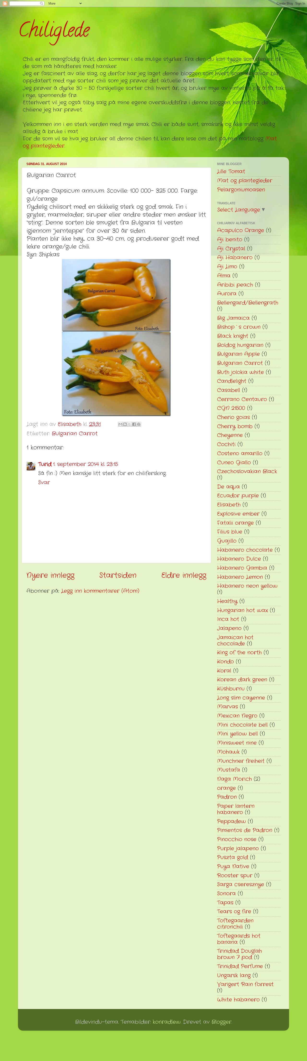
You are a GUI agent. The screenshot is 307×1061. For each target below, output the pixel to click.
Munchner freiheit (241, 761)
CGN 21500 (231, 408)
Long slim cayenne (241, 698)
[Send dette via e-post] (120, 424)
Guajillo (226, 541)
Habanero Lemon (240, 577)
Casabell (228, 390)
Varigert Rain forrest (245, 984)
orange (226, 788)
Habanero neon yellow (247, 586)
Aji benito (229, 239)
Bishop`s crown (238, 327)
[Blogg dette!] (125, 424)
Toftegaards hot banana (238, 939)
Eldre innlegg (183, 575)
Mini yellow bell (237, 734)
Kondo (225, 661)
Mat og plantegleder (244, 180)
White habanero (238, 1000)
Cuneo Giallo (234, 462)
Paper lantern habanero (235, 809)
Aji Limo (227, 266)
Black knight (232, 336)
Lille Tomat (231, 171)
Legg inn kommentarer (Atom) (100, 591)
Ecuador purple (238, 495)
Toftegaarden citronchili (235, 924)
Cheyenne (230, 435)
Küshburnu (231, 689)
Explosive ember (238, 514)
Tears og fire (234, 911)
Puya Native (233, 866)
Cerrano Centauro (242, 399)
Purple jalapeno (238, 848)
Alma (223, 276)
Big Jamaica (233, 318)
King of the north (239, 652)
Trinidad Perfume (240, 966)
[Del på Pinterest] (138, 424)
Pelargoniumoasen (241, 190)
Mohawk (228, 752)
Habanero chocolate (245, 550)
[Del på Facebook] (134, 424)
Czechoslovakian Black (247, 471)
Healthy (227, 601)
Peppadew (231, 821)
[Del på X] (129, 424)
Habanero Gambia (242, 568)
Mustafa (228, 770)
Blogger (221, 1022)
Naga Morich (234, 779)
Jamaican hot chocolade (235, 641)
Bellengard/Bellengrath (247, 303)
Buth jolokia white (240, 372)
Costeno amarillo (239, 453)
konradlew (167, 1022)
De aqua (228, 487)
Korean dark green (242, 679)
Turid (45, 464)
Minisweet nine (237, 743)
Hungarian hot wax (242, 610)
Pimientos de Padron (244, 830)
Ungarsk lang (234, 975)
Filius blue (229, 532)
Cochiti (226, 444)
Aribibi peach (235, 285)
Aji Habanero (235, 257)
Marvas (227, 707)
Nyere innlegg (50, 575)
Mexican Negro (237, 716)
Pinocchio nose (236, 839)
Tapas (225, 902)
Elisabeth (229, 505)
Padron (227, 797)
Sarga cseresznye (240, 884)
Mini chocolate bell (242, 725)
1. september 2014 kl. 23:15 (85, 464)
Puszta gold (232, 857)
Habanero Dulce (239, 559)
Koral (224, 671)
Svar (44, 482)
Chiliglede (53, 32)
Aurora (226, 294)
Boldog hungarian (240, 345)
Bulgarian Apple (238, 354)
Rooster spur (234, 875)
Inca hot (228, 619)
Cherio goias (233, 417)
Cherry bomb (235, 426)
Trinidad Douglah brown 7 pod (239, 954)
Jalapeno (229, 628)
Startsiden (117, 575)
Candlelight (231, 381)
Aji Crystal (231, 248)
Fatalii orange (235, 523)
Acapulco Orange (240, 230)
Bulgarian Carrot (75, 433)
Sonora (226, 893)
